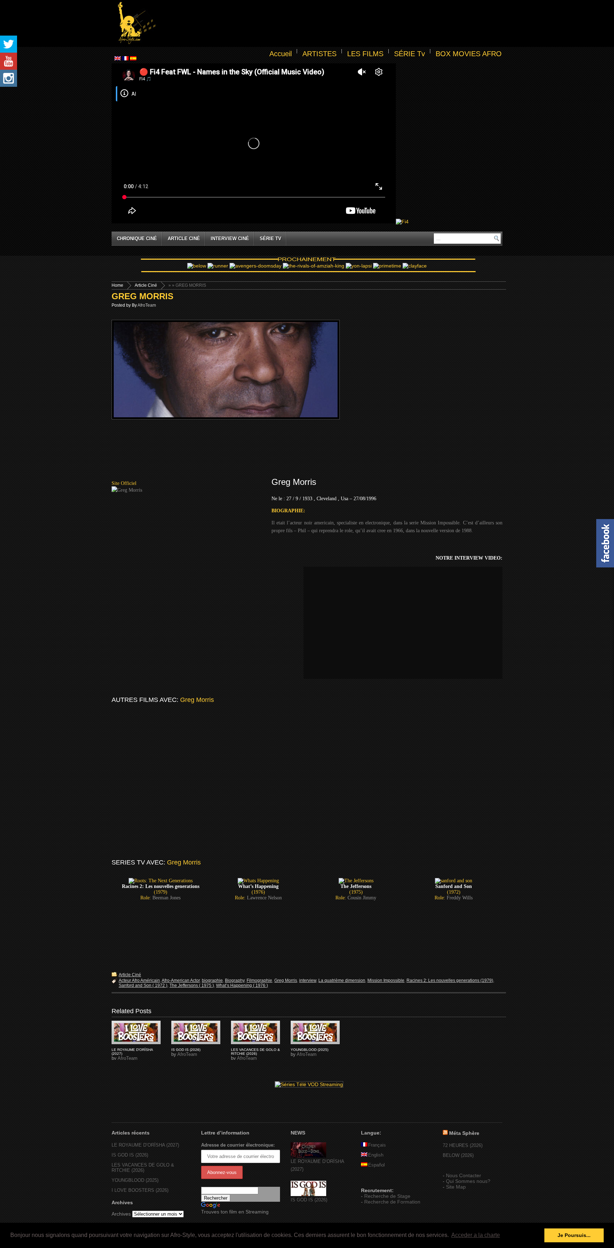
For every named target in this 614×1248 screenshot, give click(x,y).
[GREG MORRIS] (136, 1032)
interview (307, 980)
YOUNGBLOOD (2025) (309, 1050)
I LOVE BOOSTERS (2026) (140, 1190)
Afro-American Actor (181, 980)
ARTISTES (319, 54)
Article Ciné (184, 238)
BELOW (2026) (458, 1155)
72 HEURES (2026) (463, 1145)
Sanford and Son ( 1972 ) (143, 985)
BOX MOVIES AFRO (469, 54)
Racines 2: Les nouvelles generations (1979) (449, 980)
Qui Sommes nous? (468, 1181)
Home (117, 285)
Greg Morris (285, 980)
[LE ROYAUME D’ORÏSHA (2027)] (308, 1156)
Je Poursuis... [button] (574, 1235)
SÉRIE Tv (409, 54)
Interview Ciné (230, 238)
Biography (234, 980)
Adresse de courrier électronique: (238, 1145)
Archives (121, 1214)
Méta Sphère (464, 1133)
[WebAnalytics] (375, 1180)
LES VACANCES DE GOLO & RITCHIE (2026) (255, 1052)
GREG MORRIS (142, 296)
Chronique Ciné (137, 238)
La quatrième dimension (341, 980)
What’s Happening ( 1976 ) (242, 985)
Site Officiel (124, 483)
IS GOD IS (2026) (185, 1050)
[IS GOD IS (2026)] (308, 1194)
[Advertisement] (330, 23)
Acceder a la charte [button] (475, 1235)
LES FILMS (365, 54)
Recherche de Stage (387, 1196)
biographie (212, 980)
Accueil (280, 54)
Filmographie (259, 980)
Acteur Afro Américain (139, 980)
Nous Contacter (463, 1175)
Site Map (456, 1187)
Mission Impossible (385, 980)
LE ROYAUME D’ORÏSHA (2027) (145, 1145)
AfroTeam (147, 305)
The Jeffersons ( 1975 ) (191, 985)
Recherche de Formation (392, 1202)
